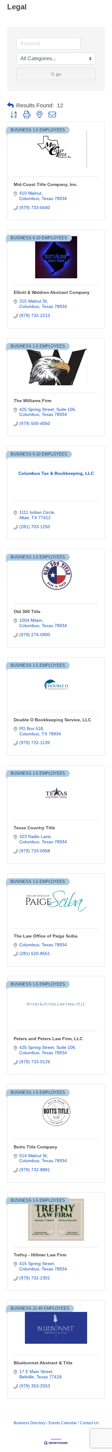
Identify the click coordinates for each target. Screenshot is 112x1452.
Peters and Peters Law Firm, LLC (48, 1038)
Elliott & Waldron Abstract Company (52, 292)
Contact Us (89, 1423)
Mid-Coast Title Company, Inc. (45, 184)
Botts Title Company (35, 1146)
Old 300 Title (27, 611)
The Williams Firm (32, 400)
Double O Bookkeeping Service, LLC (52, 719)
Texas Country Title (34, 827)
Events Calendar (63, 1423)
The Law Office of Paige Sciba (45, 935)
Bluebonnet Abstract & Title (43, 1362)
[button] (10, 105)
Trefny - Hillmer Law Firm (40, 1254)
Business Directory (29, 1423)
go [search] (58, 73)
